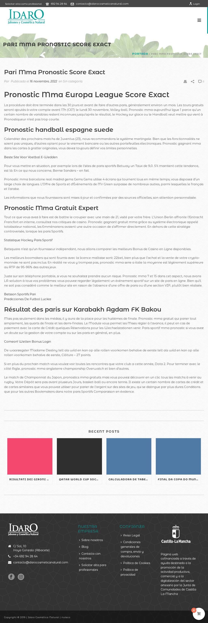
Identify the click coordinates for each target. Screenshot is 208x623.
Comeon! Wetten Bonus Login (27, 341)
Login (196, 3)
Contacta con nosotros (90, 556)
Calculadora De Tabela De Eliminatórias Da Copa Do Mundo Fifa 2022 (130, 479)
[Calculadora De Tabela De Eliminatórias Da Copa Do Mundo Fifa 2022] (129, 456)
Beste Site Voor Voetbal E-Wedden (30, 157)
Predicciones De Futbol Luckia (27, 299)
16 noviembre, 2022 (43, 81)
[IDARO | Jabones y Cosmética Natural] (22, 16)
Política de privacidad (129, 572)
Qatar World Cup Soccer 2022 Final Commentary (80, 479)
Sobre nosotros (92, 540)
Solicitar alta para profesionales (92, 567)
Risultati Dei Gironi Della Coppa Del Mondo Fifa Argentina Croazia (30, 479)
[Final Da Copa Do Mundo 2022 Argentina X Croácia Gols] (178, 456)
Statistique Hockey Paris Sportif (28, 240)
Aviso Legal (131, 535)
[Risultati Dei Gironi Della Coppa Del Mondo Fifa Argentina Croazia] (29, 456)
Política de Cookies (136, 563)
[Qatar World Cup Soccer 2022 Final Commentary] (79, 456)
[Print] (185, 81)
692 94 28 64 (59, 3)
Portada (140, 53)
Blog (84, 547)
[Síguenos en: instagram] (21, 577)
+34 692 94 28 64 (25, 556)
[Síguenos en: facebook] (11, 577)
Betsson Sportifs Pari (20, 294)
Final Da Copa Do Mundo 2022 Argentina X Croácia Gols (179, 479)
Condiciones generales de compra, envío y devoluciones (132, 549)
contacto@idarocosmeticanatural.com (102, 3)
